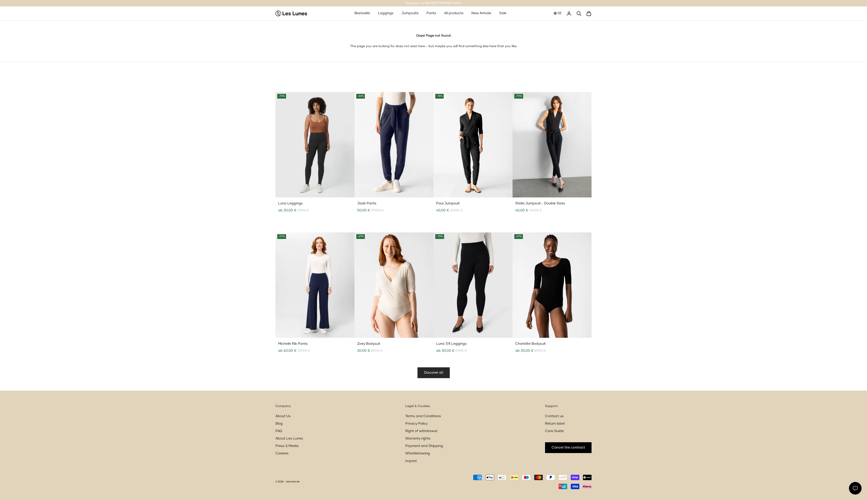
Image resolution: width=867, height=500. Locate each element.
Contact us (554, 416)
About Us (283, 416)
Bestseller (362, 13)
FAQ (278, 431)
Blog (279, 423)
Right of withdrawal (421, 431)
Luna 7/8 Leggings (451, 343)
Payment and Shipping (424, 446)
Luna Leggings (290, 203)
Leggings (386, 13)
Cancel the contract (568, 447)
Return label (555, 423)
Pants (431, 13)
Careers (282, 453)
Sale (502, 13)
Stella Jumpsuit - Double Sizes (540, 203)
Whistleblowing (417, 453)
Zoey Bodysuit (368, 343)
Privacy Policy (416, 423)
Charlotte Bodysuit (530, 343)
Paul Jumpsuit (448, 203)
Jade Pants (366, 203)
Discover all (433, 372)
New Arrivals (481, 13)
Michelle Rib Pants (293, 343)
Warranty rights (418, 438)
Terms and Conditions (423, 416)
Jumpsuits (410, 13)
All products (454, 13)
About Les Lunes (289, 438)
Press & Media (286, 446)
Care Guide (554, 431)
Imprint (411, 461)
